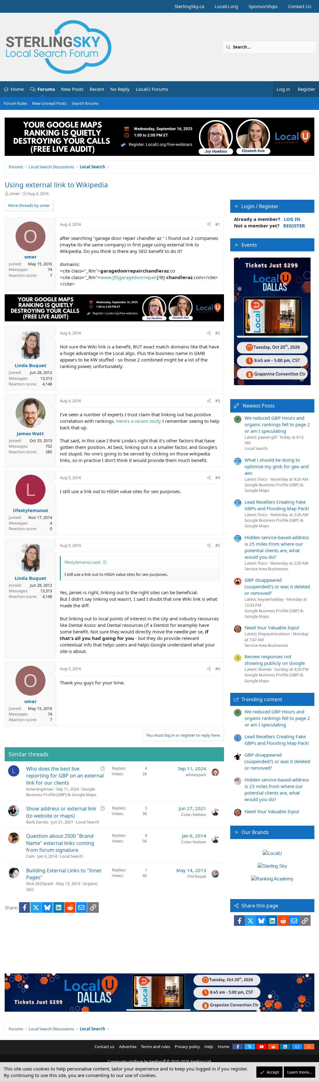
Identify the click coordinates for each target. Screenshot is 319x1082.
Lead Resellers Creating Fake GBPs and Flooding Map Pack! (277, 505)
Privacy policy (187, 1046)
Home (17, 89)
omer (15, 193)
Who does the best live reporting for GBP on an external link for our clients (65, 775)
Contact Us (299, 6)
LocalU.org (226, 6)
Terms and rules (155, 1046)
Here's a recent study (138, 421)
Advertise (127, 1046)
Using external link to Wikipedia (56, 184)
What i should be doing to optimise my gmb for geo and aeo (277, 466)
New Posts (72, 89)
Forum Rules (15, 103)
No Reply (120, 89)
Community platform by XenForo (159, 1061)
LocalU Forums (152, 89)
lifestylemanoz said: (82, 562)
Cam (30, 856)
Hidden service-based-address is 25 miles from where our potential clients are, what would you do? (277, 547)
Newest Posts (259, 405)
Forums (46, 89)
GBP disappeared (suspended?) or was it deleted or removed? (277, 586)
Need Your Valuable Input (272, 627)
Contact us (104, 1046)
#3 (217, 400)
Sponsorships (263, 6)
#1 (217, 224)
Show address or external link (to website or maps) (61, 812)
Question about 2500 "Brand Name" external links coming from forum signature (60, 842)
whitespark (196, 774)
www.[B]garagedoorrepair (128, 277)
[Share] (209, 224)
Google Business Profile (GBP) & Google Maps (61, 791)
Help (208, 1046)
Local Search (87, 822)
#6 (217, 668)
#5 (217, 545)
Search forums (85, 103)
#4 (217, 477)
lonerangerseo (39, 789)
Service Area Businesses (266, 568)
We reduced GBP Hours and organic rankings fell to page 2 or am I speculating (277, 424)
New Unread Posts (49, 103)
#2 (217, 333)
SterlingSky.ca (189, 6)
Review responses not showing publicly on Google (275, 659)
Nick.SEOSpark (39, 883)
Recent (97, 89)
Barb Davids (37, 822)
